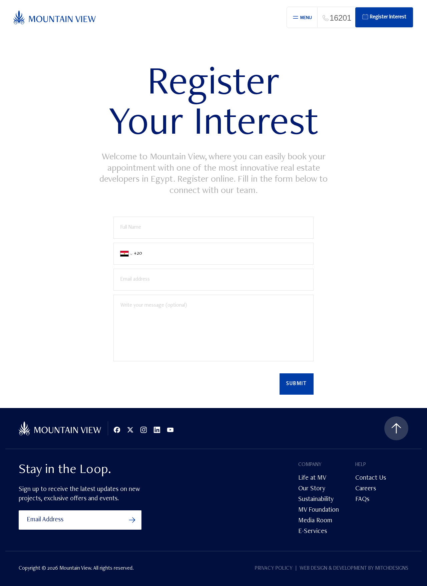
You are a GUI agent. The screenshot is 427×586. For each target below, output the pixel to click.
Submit (296, 384)
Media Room (315, 521)
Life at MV (312, 478)
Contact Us (370, 478)
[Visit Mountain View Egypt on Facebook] (116, 430)
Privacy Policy (274, 568)
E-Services (312, 531)
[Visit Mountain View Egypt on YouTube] (170, 430)
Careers (365, 489)
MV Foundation (318, 510)
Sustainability (316, 499)
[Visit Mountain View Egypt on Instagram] (143, 430)
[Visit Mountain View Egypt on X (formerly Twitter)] (130, 430)
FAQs (362, 499)
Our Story (311, 489)
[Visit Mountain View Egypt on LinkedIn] (156, 430)
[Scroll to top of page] (396, 428)
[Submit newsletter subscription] (132, 520)
